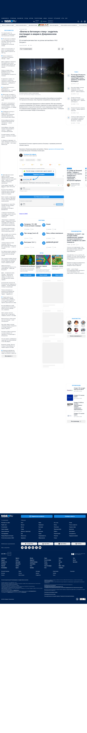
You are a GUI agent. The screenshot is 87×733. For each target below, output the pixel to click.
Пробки (43, 21)
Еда (22, 533)
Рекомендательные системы (49, 594)
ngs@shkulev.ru (16, 590)
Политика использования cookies (50, 592)
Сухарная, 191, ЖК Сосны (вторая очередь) (32, 225)
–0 (62, 185)
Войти (24, 204)
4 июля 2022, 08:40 (23, 45)
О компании (4, 527)
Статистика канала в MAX (7, 538)
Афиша (45, 18)
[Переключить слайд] (62, 260)
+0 (58, 185)
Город (22, 529)
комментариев (27, 49)
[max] (33, 547)
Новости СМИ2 (23, 213)
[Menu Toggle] (2, 21)
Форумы (31, 18)
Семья (55, 538)
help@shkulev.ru (10, 592)
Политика (56, 527)
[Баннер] (43, 25)
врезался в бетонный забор (56, 149)
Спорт (70, 522)
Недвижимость (5, 18)
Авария (21, 159)
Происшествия (57, 529)
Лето (40, 529)
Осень (55, 524)
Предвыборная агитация (7, 535)
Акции (48, 224)
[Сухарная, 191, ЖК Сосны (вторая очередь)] (22, 226)
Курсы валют (57, 18)
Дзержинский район (30, 159)
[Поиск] (78, 21)
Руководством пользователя (50, 585)
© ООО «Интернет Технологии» (7, 599)
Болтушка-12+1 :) (30, 242)
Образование (42, 538)
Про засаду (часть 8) (31, 233)
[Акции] (44, 226)
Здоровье (23, 538)
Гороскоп (50, 18)
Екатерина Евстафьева (30, 154)
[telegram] (22, 547)
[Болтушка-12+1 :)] (22, 244)
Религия (56, 535)
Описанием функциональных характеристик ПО (53, 586)
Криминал (41, 524)
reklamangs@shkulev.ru (48, 580)
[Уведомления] (81, 21)
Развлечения (57, 533)
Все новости (8, 30)
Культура (41, 527)
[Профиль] (84, 21)
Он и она (56, 522)
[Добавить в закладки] (59, 49)
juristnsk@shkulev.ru (32, 591)
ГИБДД (38, 159)
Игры (63, 18)
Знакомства (20, 18)
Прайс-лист (4, 524)
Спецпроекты (72, 533)
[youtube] (40, 547)
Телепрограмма (38, 18)
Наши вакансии (5, 531)
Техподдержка (4, 533)
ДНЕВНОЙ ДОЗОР (52, 242)
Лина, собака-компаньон (54, 233)
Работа (55, 531)
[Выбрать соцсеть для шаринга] (62, 49)
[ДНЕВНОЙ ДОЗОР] (44, 244)
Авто (22, 522)
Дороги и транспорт (26, 531)
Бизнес (22, 524)
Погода (26, 18)
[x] (36, 547)
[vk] (25, 547)
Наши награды (4, 529)
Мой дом (41, 531)
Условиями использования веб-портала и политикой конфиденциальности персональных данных (63, 587)
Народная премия (73, 535)
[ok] (29, 547)
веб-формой (24, 592)
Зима (40, 522)
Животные (23, 535)
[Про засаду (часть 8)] (22, 235)
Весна (22, 527)
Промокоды (13, 18)
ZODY (66, 18)
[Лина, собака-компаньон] (44, 235)
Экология (71, 529)
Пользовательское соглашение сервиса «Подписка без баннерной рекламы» (59, 596)
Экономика (72, 531)
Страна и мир (72, 527)
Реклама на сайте (5, 522)
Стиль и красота (73, 524)
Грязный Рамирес (26, 179)
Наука (40, 533)
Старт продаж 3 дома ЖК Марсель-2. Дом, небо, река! (8, 186)
